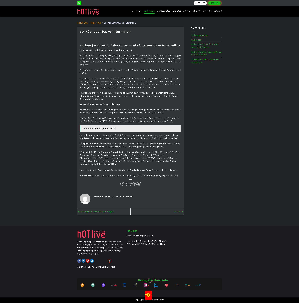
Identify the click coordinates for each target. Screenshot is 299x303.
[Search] (79, 3)
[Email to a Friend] (131, 184)
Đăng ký (214, 3)
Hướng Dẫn (163, 11)
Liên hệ (218, 11)
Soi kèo (176, 11)
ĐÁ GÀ (186, 11)
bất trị (177, 211)
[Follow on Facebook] (79, 261)
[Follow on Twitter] (83, 261)
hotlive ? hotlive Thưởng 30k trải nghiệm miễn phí (206, 53)
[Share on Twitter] (126, 184)
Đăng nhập (200, 3)
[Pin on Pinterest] (135, 184)
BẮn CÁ (196, 11)
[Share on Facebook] (122, 184)
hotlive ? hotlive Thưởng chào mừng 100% (205, 61)
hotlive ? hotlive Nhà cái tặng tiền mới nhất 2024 (204, 46)
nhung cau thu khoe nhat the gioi (97, 211)
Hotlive (136, 11)
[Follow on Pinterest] (88, 261)
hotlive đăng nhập (199, 35)
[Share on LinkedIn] (139, 184)
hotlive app (196, 40)
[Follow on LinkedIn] (92, 261)
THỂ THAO (149, 11)
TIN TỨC (207, 11)
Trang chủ (82, 23)
